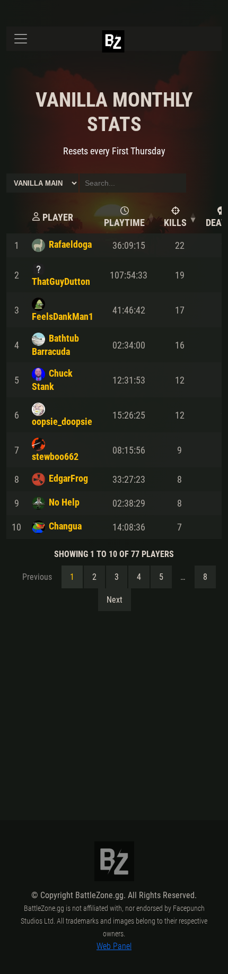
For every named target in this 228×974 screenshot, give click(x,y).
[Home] (122, 50)
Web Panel (114, 946)
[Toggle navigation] (21, 39)
